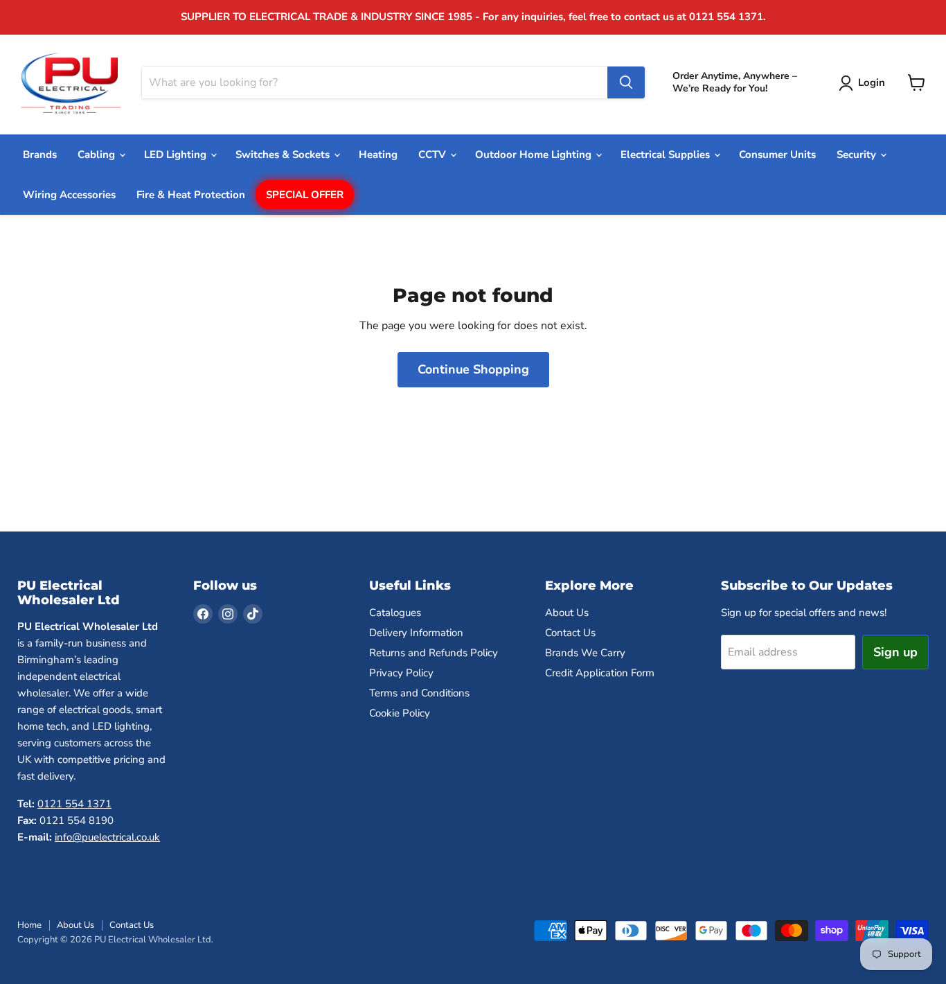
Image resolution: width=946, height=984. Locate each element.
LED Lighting (176, 154)
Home (29, 925)
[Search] (626, 82)
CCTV (433, 154)
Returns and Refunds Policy (433, 653)
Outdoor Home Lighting (534, 154)
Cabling (98, 154)
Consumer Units (777, 154)
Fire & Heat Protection (190, 195)
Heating (378, 154)
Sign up (895, 652)
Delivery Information (416, 633)
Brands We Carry (585, 653)
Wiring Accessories (69, 195)
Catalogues (395, 613)
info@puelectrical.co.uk (107, 837)
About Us (567, 613)
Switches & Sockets (283, 154)
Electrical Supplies (667, 154)
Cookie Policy (399, 713)
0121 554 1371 (74, 804)
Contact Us (570, 633)
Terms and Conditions (419, 693)
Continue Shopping (473, 369)
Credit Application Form (599, 673)
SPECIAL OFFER (304, 195)
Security (858, 154)
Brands (40, 154)
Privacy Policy (401, 673)
